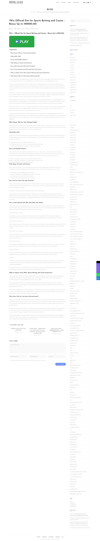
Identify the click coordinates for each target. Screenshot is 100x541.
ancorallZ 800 (72, 147)
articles (71, 167)
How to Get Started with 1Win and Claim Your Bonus (26, 69)
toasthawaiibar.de (73, 439)
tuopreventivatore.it (73, 444)
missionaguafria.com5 (74, 340)
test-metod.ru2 (73, 432)
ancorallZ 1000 (73, 135)
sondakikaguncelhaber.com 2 (75, 414)
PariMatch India (73, 370)
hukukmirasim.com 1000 (75, 290)
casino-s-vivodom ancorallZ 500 (76, 239)
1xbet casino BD (73, 115)
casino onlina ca (73, 224)
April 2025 (72, 72)
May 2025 (72, 70)
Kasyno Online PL (73, 315)
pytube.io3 (72, 392)
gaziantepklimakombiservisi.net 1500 (77, 281)
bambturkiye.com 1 (73, 177)
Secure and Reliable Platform (19, 59)
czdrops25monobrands (74, 251)
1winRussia (72, 112)
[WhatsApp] (98, 275)
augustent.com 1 (73, 169)
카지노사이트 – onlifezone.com (76, 493)
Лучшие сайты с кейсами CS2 (75, 45)
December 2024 (73, 82)
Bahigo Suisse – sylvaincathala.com (76, 172)
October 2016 (72, 92)
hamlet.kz (72, 288)
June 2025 (72, 67)
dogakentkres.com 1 (74, 261)
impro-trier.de (72, 295)
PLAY (24, 41)
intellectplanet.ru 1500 (74, 303)
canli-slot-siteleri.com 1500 (75, 219)
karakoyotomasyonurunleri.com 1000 (77, 313)
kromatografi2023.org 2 (74, 328)
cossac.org (72, 246)
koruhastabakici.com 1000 (75, 325)
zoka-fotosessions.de (74, 489)
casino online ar (73, 226)
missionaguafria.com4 (74, 338)
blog (29, 28)
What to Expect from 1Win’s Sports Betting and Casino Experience (30, 72)
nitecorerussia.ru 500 (74, 352)
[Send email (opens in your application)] (90, 2)
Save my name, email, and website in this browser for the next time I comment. (28, 360)
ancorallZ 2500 (73, 142)
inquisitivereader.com (74, 298)
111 (71, 105)
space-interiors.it (73, 419)
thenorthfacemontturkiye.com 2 (76, 434)
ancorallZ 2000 (73, 140)
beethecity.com (72, 187)
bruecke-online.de (73, 211)
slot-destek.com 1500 (74, 412)
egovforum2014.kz (73, 271)
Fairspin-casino (73, 273)
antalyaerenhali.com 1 (74, 164)
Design (71, 256)
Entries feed (72, 503)
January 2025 (72, 79)
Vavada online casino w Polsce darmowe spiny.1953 (80, 43)
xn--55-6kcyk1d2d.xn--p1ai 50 (76, 476)
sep (70, 399)
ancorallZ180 (72, 159)
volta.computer (73, 454)
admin (12, 28)
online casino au (73, 360)
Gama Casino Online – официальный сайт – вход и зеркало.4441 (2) (57, 330)
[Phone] (98, 278)
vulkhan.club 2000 (73, 464)
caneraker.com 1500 (74, 216)
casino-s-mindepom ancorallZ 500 (76, 236)
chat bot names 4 (73, 243)
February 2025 (73, 77)
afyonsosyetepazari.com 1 (75, 130)
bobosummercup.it (73, 209)
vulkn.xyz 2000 (73, 469)
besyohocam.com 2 (73, 199)
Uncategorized (72, 449)
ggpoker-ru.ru (72, 286)
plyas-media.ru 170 (73, 380)
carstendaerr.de (73, 221)
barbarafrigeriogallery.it (74, 182)
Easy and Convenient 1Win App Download (23, 66)
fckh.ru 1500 (72, 276)
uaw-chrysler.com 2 (73, 446)
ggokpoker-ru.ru (73, 283)
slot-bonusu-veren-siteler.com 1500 (76, 409)
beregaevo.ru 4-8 (73, 189)
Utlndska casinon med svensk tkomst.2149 (18, 329)
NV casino (72, 355)
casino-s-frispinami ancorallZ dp (76, 234)
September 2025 (73, 60)
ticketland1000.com (74, 437)
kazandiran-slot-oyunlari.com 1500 (76, 318)
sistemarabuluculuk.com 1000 (76, 402)
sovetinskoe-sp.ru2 (73, 417)
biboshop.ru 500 (73, 201)
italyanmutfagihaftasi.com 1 (75, 310)
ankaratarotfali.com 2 (74, 162)
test (70, 429)
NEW (71, 347)
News (71, 350)
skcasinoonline (73, 404)
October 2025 (72, 57)
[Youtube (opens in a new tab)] (88, 2)
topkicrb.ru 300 (73, 442)
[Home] (31, 12)
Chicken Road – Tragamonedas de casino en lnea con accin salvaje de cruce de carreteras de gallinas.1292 (37, 331)
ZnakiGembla (72, 484)
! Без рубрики (72, 100)
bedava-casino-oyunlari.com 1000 (76, 184)
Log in (71, 501)
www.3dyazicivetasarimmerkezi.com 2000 (78, 471)
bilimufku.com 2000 (74, 204)
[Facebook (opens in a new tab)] (84, 2)
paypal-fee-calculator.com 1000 (76, 372)
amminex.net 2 (73, 132)
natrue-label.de (73, 345)
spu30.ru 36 (72, 422)
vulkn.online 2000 (73, 466)
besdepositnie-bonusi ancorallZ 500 (77, 192)
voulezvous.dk (72, 459)
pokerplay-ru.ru (73, 387)
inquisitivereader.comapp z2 (75, 300)
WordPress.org (73, 506)
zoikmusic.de (72, 486)
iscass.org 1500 (73, 308)
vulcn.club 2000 (73, 461)
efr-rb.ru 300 (72, 268)
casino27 (72, 241)
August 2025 (72, 62)
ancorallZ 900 (72, 149)
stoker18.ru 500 (73, 424)
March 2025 (72, 75)
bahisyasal (72, 174)
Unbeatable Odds (16, 56)
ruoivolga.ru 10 (73, 394)
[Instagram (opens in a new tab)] (86, 2)
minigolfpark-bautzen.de (74, 335)
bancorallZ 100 (73, 179)
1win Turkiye (72, 110)
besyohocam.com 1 (73, 196)
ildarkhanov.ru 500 (73, 293)
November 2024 (73, 84)
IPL (70, 305)
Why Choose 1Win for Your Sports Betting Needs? (25, 76)
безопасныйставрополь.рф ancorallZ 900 (78, 491)
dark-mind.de (72, 253)
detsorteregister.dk (73, 258)
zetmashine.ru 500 (73, 481)
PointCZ (71, 382)
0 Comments (35, 28)
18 (70, 107)
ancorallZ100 (72, 154)
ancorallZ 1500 (73, 137)
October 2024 (72, 87)
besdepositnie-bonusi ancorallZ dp (76, 194)
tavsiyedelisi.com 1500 (74, 427)
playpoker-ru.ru (73, 377)
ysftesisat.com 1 (73, 479)
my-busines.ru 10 (73, 343)
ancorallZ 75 (72, 144)
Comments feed (73, 504)
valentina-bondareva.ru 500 (75, 451)
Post (71, 390)
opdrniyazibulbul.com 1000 (75, 365)
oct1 (71, 357)
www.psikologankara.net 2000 (76, 474)
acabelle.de (72, 127)
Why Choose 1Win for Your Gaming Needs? (23, 53)
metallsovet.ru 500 (73, 333)
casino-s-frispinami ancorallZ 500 (76, 231)
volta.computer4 (73, 456)
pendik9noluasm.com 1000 (75, 375)
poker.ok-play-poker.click (74, 385)
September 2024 (73, 89)
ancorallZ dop (72, 152)
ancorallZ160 (72, 157)
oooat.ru (71, 362)
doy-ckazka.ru (72, 266)
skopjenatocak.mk (73, 407)
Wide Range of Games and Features (21, 62)
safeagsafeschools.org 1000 (75, 397)
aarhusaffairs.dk (73, 125)
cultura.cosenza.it (73, 248)
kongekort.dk (72, 323)
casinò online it (73, 229)
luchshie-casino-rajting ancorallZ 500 (77, 330)
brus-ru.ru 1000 (73, 214)
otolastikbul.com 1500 (74, 367)
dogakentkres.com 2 (74, 263)
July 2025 (72, 65)
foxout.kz (71, 278)
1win (48, 79)
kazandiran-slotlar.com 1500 (75, 320)
